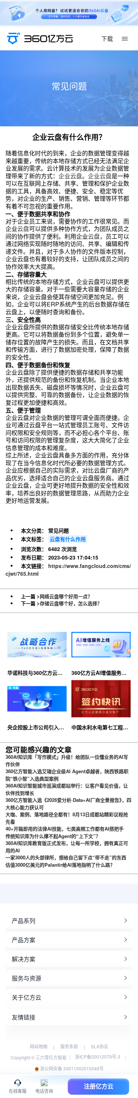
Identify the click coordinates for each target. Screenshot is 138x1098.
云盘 (23, 228)
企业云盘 (70, 176)
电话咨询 (44, 1091)
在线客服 (17, 1091)
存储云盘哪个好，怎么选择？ (71, 603)
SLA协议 (99, 1046)
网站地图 (38, 1046)
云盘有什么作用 (68, 539)
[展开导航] (124, 38)
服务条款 (69, 1046)
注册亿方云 (98, 1086)
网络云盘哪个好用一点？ (66, 596)
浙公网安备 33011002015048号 (71, 1068)
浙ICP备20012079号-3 (97, 1056)
